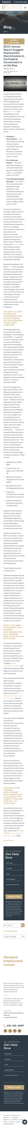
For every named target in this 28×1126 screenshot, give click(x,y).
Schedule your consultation (6, 2)
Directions (7, 1019)
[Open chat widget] (24, 1122)
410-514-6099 (15, 1025)
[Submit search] (22, 925)
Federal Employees (14, 41)
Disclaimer (14, 1119)
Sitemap (11, 1122)
